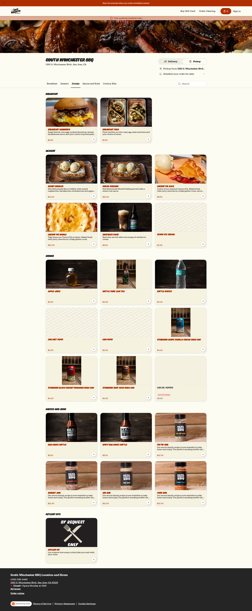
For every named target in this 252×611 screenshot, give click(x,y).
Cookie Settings (87, 603)
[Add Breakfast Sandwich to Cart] (94, 139)
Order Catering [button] (207, 11)
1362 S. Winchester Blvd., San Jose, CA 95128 (34, 582)
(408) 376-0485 (18, 579)
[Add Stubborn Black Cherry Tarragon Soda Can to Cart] (94, 397)
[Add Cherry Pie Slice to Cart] (203, 196)
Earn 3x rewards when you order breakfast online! (126, 3)
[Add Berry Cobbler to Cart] (94, 196)
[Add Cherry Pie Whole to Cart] (94, 244)
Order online (17, 593)
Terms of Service (42, 603)
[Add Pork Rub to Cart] (203, 502)
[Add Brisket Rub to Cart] (94, 502)
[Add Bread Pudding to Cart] (148, 196)
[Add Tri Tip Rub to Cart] (203, 454)
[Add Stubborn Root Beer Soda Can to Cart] (148, 397)
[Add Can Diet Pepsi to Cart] (94, 349)
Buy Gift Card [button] (187, 11)
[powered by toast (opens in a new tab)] (21, 603)
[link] (52, 83)
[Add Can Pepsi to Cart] (148, 349)
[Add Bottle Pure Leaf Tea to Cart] (148, 301)
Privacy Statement (65, 603)
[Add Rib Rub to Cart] (148, 502)
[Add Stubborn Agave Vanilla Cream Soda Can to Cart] (203, 349)
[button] (4, 3)
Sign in (237, 11)
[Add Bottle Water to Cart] (203, 301)
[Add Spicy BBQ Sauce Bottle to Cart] (148, 454)
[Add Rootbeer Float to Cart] (148, 244)
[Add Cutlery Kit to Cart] (94, 559)
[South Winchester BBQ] (15, 11)
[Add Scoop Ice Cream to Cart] (203, 244)
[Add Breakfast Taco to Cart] (148, 139)
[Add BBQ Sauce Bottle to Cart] (94, 454)
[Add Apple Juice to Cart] (94, 301)
